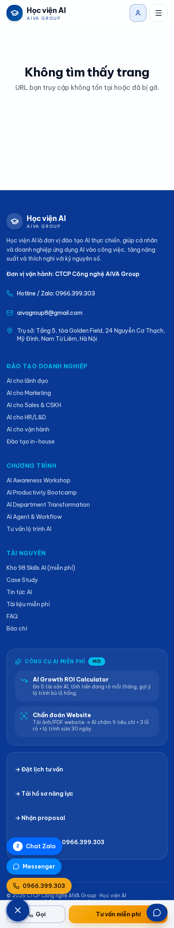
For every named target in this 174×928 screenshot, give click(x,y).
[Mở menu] (159, 13)
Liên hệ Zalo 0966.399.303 (64, 842)
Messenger (39, 866)
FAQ (12, 616)
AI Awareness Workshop (38, 480)
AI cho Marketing (28, 393)
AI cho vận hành (27, 429)
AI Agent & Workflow (34, 516)
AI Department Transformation (48, 504)
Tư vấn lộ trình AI (28, 529)
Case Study (22, 580)
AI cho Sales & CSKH (33, 405)
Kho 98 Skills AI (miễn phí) (40, 567)
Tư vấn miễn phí (118, 914)
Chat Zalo (36, 846)
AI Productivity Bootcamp (41, 492)
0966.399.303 (44, 886)
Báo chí (16, 628)
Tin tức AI (19, 592)
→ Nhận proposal (40, 818)
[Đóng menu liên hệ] (17, 910)
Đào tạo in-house (30, 441)
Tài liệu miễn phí (28, 604)
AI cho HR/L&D (26, 417)
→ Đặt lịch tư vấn (39, 769)
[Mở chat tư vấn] (157, 913)
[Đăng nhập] (137, 13)
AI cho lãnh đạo (27, 380)
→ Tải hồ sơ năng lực (44, 793)
